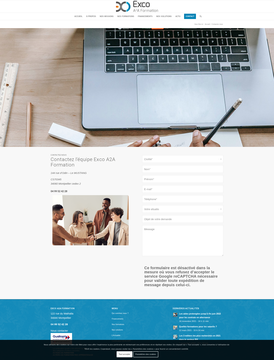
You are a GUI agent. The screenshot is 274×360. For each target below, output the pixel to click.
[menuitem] (78, 16)
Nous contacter (59, 330)
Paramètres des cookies (145, 354)
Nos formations (118, 324)
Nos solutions (117, 330)
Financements (117, 319)
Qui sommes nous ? (120, 313)
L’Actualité (116, 335)
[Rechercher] (200, 16)
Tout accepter (124, 354)
